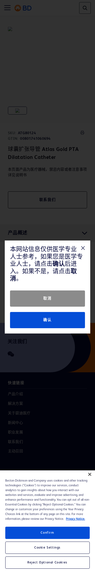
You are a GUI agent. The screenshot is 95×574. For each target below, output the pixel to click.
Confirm (47, 532)
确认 (47, 320)
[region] (47, 522)
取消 (47, 298)
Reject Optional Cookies (47, 562)
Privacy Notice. (75, 519)
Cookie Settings (47, 547)
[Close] (89, 474)
